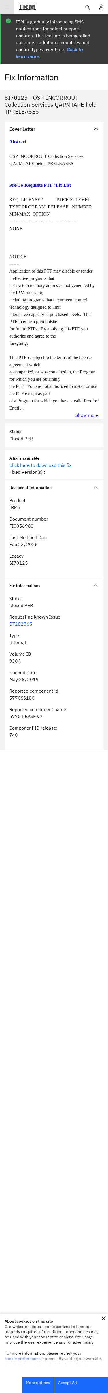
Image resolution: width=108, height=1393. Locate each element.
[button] (104, 1318)
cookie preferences (23, 1358)
